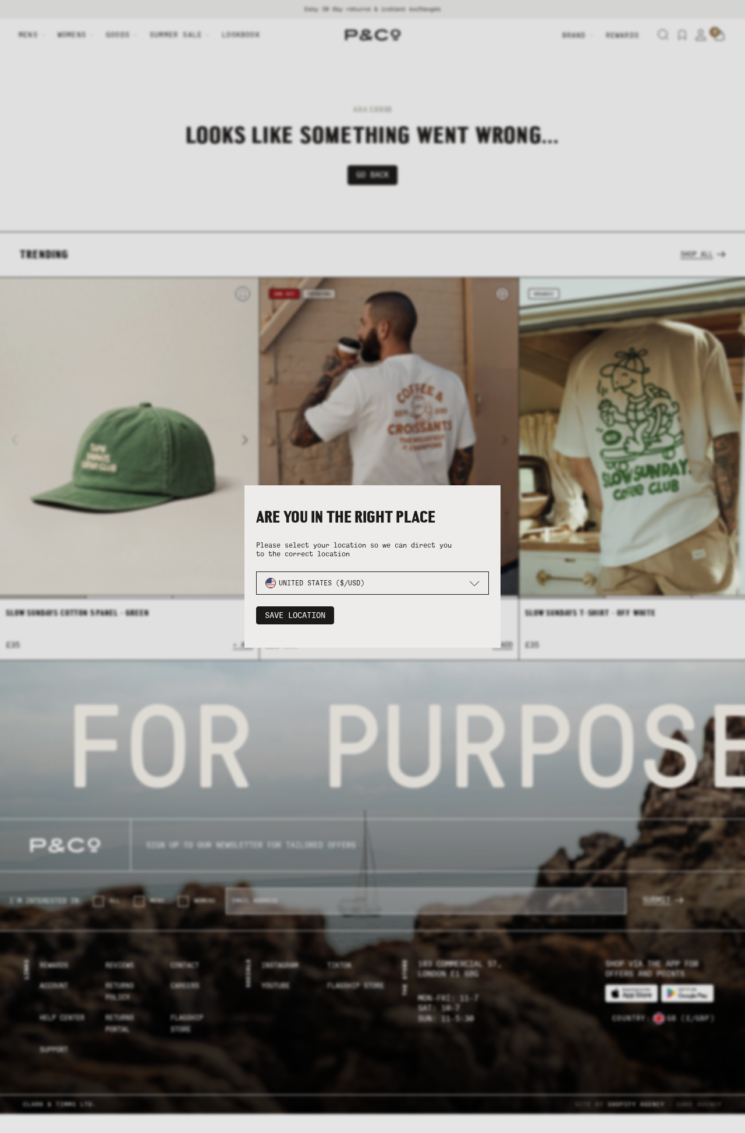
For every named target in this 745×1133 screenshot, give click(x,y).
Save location (295, 615)
